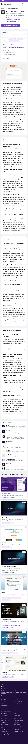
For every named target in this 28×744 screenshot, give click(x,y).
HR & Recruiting (4, 733)
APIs (15, 713)
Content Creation (4, 725)
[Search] (22, 4)
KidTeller (4, 542)
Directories (16, 729)
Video (11, 652)
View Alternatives (7, 60)
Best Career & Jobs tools (9, 54)
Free (18, 21)
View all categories (5, 734)
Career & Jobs (17, 19)
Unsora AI (4, 672)
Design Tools (17, 727)
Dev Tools (3, 729)
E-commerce (4, 731)
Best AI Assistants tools (9, 52)
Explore (2, 703)
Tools (5, 8)
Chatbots (16, 722)
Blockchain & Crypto (18, 717)
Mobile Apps (5, 627)
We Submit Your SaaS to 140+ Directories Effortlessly (15, 0)
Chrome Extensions (5, 724)
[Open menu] (25, 4)
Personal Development (11, 21)
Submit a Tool (4, 705)
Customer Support (18, 725)
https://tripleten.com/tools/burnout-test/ (17, 47)
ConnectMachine (6, 619)
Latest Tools (3, 701)
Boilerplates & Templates (19, 718)
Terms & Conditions (19, 701)
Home (2, 8)
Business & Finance (5, 720)
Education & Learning (18, 731)
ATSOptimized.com (7, 493)
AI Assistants (9, 19)
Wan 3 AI (4, 517)
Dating (2, 727)
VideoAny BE (5, 647)
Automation (3, 717)
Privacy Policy (18, 703)
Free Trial (11, 676)
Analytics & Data (4, 715)
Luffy (3, 592)
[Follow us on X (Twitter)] (1, 696)
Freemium (12, 497)
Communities (17, 724)
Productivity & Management (15, 598)
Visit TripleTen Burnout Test (10, 25)
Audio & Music (17, 715)
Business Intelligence (18, 720)
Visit (23, 478)
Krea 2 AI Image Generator (9, 566)
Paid (10, 547)
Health (15, 733)
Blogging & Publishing (5, 718)
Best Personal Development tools (11, 56)
